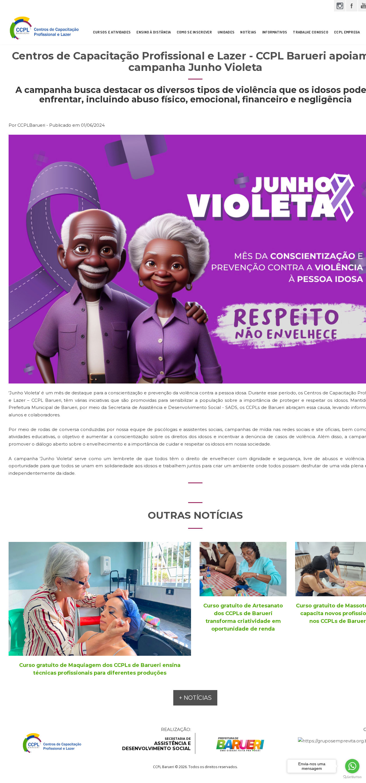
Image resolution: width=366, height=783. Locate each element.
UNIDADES (226, 32)
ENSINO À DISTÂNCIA (153, 32)
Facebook (351, 5)
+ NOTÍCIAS (195, 697)
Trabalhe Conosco (310, 32)
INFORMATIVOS (274, 32)
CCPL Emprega (347, 32)
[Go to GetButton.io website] (352, 777)
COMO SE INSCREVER (194, 32)
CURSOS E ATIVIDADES (112, 32)
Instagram (339, 5)
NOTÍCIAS (248, 32)
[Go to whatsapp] (352, 766)
